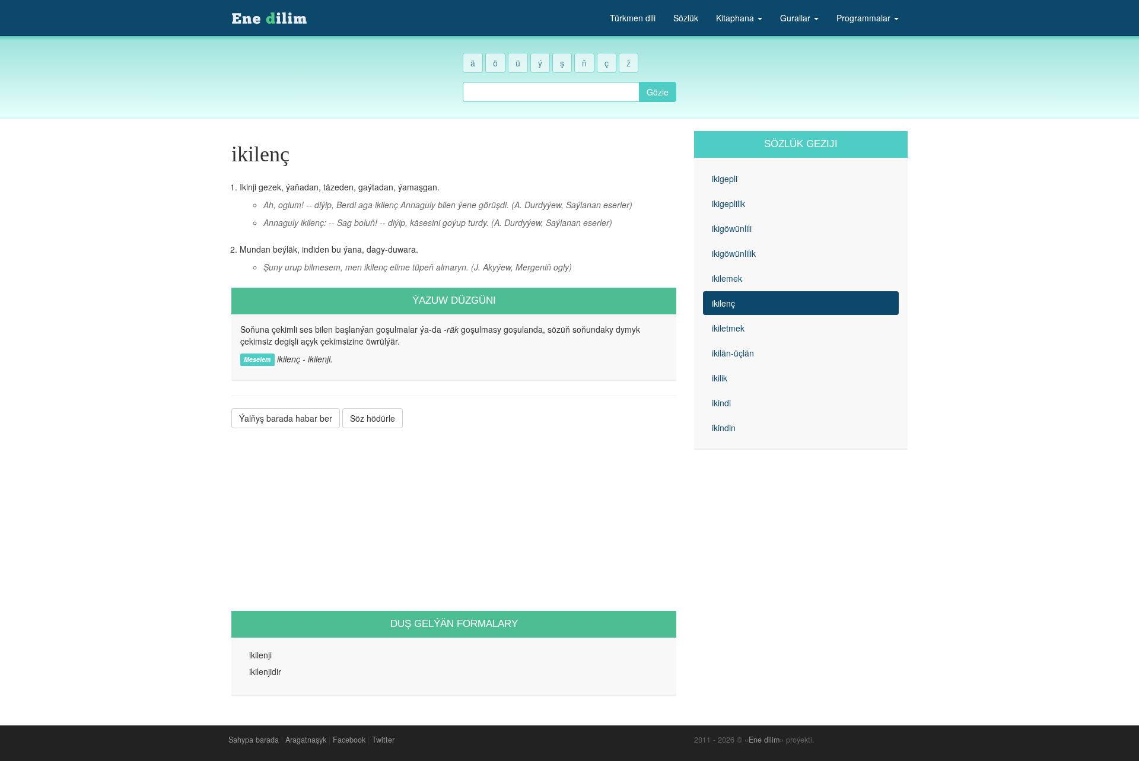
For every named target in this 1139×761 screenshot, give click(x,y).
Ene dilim (764, 739)
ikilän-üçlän (733, 353)
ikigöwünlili (732, 228)
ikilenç (723, 303)
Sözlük (685, 18)
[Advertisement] (453, 520)
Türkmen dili (633, 18)
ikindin (724, 428)
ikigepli (724, 178)
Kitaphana (736, 18)
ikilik (719, 378)
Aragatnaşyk (305, 739)
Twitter (383, 739)
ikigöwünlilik (734, 253)
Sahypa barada (253, 739)
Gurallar (796, 18)
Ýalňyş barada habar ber (285, 418)
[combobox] (551, 92)
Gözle (658, 92)
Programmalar (864, 18)
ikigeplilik (728, 203)
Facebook (349, 739)
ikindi (721, 403)
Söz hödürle (372, 418)
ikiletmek (728, 328)
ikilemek (727, 278)
